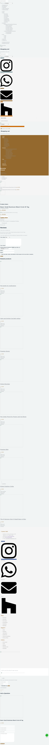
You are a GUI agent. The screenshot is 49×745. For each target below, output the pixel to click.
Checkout (4, 7)
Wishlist (4, 645)
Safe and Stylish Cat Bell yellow (10, 318)
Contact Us (4, 40)
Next (1, 188)
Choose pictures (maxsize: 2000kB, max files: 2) (10, 247)
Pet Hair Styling (9, 154)
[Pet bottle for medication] (11, 283)
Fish (5, 162)
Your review (3, 245)
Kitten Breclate (5, 384)
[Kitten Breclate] (11, 381)
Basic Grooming (9, 25)
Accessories (6, 18)
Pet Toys (6, 17)
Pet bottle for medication (8, 285)
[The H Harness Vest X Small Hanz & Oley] (11, 516)
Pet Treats (6, 139)
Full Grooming (9, 26)
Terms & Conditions (6, 636)
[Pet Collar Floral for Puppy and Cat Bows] (11, 414)
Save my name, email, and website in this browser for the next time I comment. (17, 254)
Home (3, 11)
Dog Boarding (8, 32)
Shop (3, 12)
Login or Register (5, 8)
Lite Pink (4, 483)
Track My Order (5, 9)
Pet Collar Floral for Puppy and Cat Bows (13, 416)
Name (1, 250)
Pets (3, 34)
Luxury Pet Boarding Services (10, 155)
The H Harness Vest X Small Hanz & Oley (13, 519)
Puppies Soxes (5, 351)
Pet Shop (4, 617)
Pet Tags (17, 221)
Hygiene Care (7, 20)
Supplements (6, 19)
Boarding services (5, 43)
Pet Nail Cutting (9, 27)
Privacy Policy (5, 637)
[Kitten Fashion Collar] (11, 479)
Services (4, 147)
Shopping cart (5, 5)
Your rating (3, 237)
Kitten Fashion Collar (7, 486)
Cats (5, 36)
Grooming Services (6, 42)
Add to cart (2, 217)
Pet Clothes (6, 16)
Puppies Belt (4, 449)
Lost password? (3, 687)
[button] (5, 128)
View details (2, 200)
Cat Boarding (8, 33)
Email (1, 252)
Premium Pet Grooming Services (10, 24)
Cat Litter (6, 146)
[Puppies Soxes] (11, 348)
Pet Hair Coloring (9, 28)
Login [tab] (3, 678)
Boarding (4, 625)
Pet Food (6, 13)
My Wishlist (4, 6)
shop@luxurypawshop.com (11, 538)
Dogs (5, 35)
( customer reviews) (4, 208)
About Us (4, 163)
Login (4, 643)
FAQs (4, 629)
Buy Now (6, 217)
